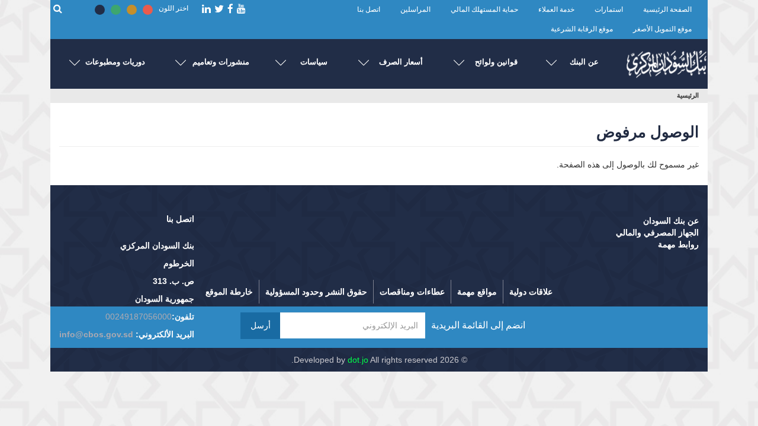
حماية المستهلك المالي (484, 9)
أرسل (260, 325)
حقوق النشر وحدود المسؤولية (316, 291)
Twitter (219, 9)
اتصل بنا (368, 9)
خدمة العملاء (556, 9)
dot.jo (358, 359)
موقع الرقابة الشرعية (582, 29)
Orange (132, 10)
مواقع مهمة (477, 291)
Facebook (230, 9)
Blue (100, 10)
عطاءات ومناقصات (412, 291)
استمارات (609, 9)
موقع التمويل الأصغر (662, 29)
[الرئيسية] (666, 61)
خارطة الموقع (229, 291)
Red (148, 10)
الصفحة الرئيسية (667, 9)
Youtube (241, 9)
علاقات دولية (531, 291)
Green (116, 10)
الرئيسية (688, 95)
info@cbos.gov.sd (96, 334)
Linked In (206, 9)
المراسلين (415, 9)
